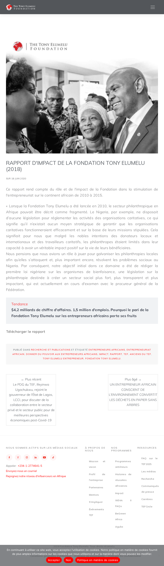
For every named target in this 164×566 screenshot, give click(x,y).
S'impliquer (96, 501)
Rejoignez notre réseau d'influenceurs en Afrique (36, 476)
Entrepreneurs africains (107, 349)
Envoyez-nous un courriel (21, 471)
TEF (126, 354)
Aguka (119, 526)
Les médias (148, 471)
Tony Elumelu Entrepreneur (63, 358)
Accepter (54, 560)
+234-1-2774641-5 (30, 465)
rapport (116, 354)
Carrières (147, 499)
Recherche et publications (50, 349)
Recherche (147, 478)
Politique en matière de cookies (97, 560)
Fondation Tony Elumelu (103, 358)
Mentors (94, 494)
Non (68, 560)
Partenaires (96, 487)
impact (103, 354)
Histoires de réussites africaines (123, 480)
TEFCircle (146, 506)
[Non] (159, 555)
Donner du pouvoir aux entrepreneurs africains (61, 354)
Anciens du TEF (140, 354)
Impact (119, 493)
